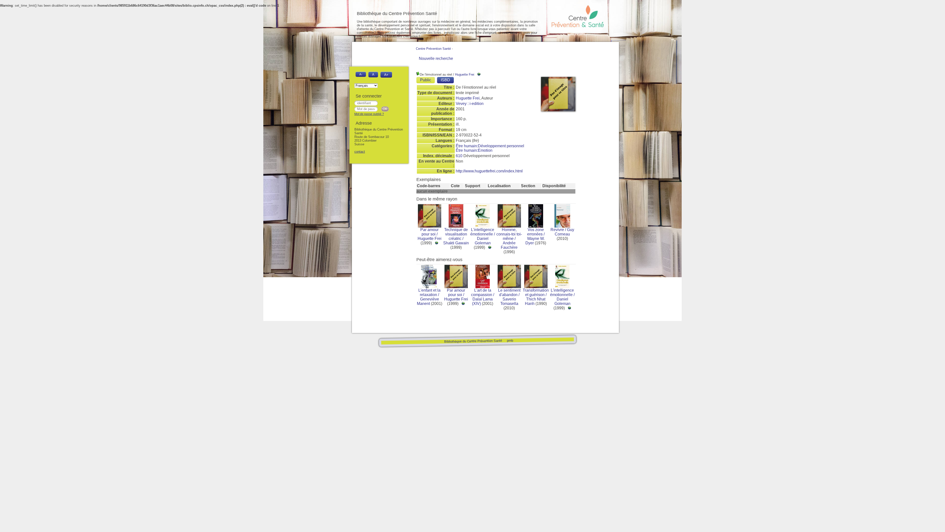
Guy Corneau (564, 232)
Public (425, 80)
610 (459, 156)
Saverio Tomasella (509, 301)
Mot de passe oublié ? (369, 114)
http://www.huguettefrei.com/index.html (489, 171)
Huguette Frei (464, 74)
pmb (510, 340)
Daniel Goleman (483, 240)
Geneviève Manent (428, 301)
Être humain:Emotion (474, 150)
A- (360, 74)
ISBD (445, 80)
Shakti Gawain (456, 243)
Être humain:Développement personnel (490, 146)
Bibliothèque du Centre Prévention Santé (473, 341)
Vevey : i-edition (470, 103)
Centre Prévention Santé (433, 48)
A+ (386, 75)
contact (359, 151)
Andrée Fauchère (509, 245)
